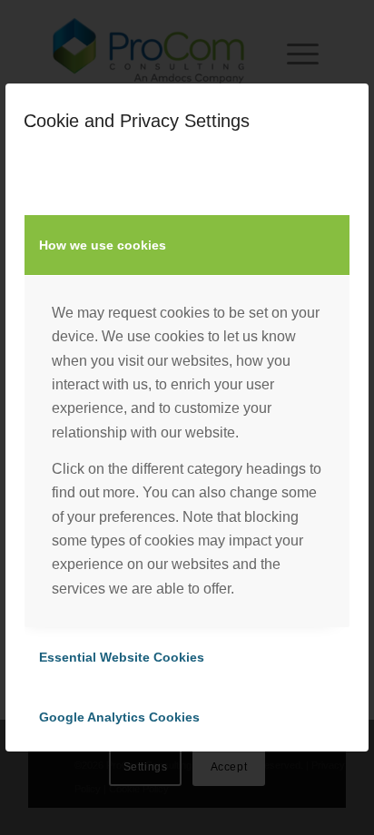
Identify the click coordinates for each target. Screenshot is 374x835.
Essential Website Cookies (121, 657)
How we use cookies (102, 245)
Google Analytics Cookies (119, 717)
